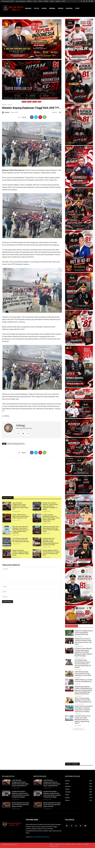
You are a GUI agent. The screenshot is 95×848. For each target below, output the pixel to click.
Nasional (34, 101)
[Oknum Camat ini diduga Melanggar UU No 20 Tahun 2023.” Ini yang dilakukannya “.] (69, 700)
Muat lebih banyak (78, 729)
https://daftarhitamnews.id (24, 428)
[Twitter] (87, 1)
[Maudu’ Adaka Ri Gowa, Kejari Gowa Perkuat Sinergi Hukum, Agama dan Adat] (7, 518)
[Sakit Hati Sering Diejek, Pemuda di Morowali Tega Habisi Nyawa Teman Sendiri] (69, 674)
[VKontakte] (85, 826)
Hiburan (24, 101)
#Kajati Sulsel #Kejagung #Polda (15, 443)
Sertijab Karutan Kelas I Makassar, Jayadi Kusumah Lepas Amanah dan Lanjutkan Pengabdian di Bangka (50, 506)
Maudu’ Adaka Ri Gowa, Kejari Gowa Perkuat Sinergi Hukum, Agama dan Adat (20, 516)
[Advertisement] (79, 746)
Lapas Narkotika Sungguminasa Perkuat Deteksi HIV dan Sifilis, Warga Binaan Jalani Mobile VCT (20, 506)
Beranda (4, 104)
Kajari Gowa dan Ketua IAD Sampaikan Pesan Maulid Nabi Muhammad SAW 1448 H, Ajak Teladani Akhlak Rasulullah (20, 530)
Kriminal (29, 101)
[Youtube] (92, 1)
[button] (91, 14)
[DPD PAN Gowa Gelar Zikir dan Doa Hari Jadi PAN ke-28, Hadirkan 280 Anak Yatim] (7, 541)
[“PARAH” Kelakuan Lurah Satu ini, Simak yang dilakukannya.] (69, 682)
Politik (39, 101)
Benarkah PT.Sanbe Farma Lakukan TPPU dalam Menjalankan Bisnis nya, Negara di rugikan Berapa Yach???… (82, 719)
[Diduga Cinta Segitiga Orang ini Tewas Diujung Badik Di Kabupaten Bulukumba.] (69, 633)
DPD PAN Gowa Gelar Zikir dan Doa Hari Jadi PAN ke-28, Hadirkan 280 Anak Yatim (20, 540)
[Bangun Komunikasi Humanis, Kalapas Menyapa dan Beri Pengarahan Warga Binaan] (7, 553)
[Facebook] (82, 1)
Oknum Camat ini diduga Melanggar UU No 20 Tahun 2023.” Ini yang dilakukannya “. (83, 700)
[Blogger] (67, 826)
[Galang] (3, 112)
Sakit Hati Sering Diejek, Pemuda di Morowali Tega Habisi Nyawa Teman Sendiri (83, 673)
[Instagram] (84, 1)
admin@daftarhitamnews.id (41, 837)
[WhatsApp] (44, 117)
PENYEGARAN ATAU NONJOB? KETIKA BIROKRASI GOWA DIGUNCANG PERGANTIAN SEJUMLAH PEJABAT (50, 541)
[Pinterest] (40, 117)
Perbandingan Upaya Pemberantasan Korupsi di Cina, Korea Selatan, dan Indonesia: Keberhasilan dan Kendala (83, 663)
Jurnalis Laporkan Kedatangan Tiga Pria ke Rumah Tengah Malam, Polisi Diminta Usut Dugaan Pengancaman (51, 518)
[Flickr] (76, 826)
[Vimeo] (89, 1)
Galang (7, 112)
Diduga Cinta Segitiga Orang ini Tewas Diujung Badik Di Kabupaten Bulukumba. (84, 632)
